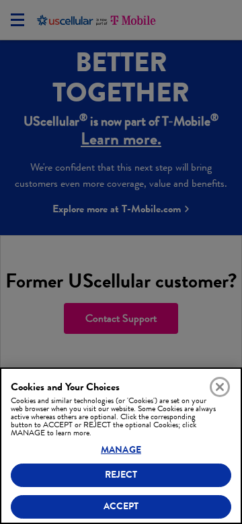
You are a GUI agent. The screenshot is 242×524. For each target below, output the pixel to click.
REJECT (121, 475)
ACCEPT (121, 506)
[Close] (220, 387)
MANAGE (121, 450)
